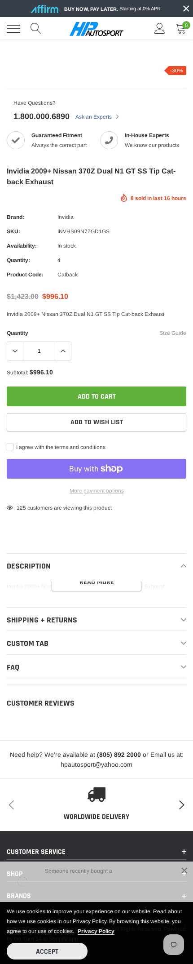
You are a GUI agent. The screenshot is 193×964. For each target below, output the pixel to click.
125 (21, 508)
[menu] (13, 29)
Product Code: (25, 274)
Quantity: (18, 260)
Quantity (17, 333)
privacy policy (96, 931)
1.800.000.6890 (41, 116)
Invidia (65, 217)
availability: (22, 246)
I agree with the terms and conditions (60, 447)
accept (47, 951)
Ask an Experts (94, 117)
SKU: (13, 231)
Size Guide (172, 333)
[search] (36, 29)
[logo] (96, 29)
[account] (159, 29)
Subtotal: (17, 372)
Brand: (15, 217)
